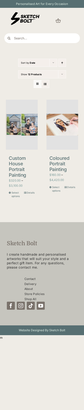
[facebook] (11, 306)
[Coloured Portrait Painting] (62, 124)
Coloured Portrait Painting (59, 163)
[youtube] (41, 306)
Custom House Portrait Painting (17, 166)
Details (31, 192)
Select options (16, 194)
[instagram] (21, 306)
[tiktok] (31, 306)
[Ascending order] (62, 63)
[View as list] (45, 84)
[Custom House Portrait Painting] (22, 124)
